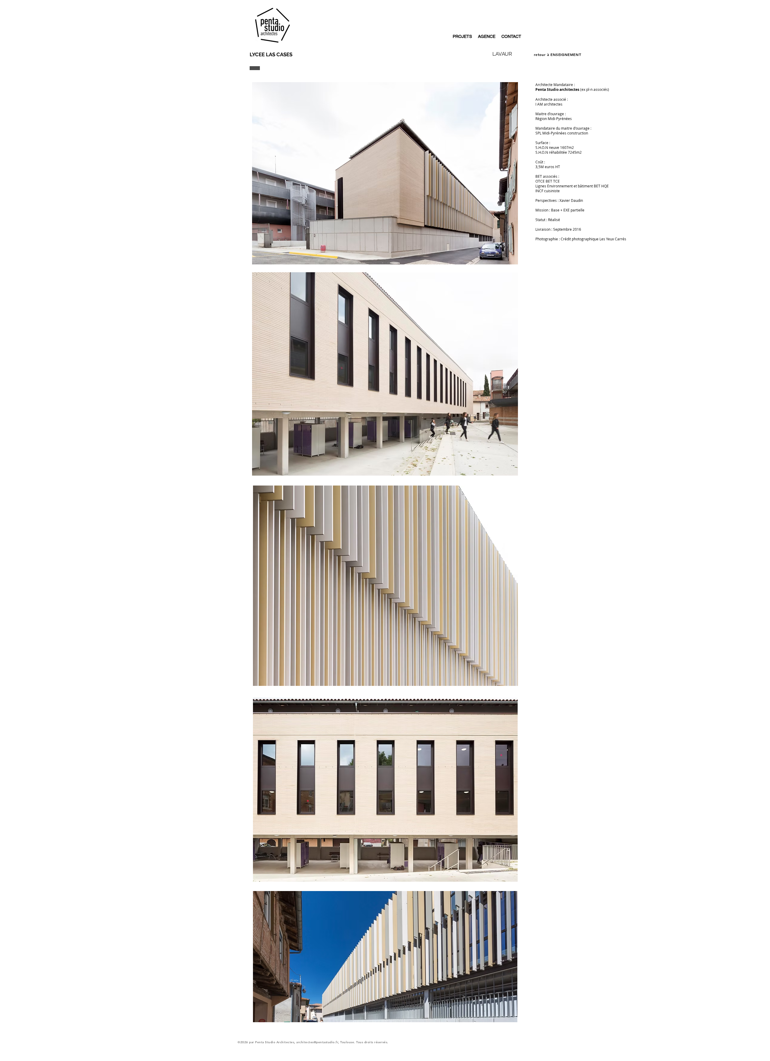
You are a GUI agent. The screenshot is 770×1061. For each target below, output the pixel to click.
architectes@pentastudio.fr (317, 1042)
